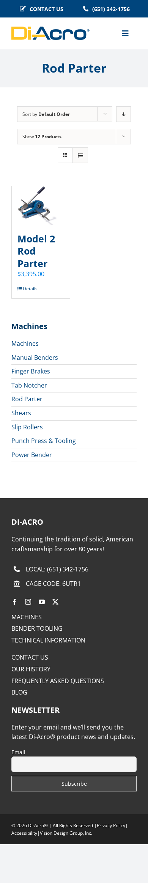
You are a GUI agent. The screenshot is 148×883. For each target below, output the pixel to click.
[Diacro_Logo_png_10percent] (50, 29)
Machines (25, 343)
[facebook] (14, 602)
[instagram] (28, 602)
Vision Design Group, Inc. (66, 833)
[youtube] (42, 602)
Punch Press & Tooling (43, 441)
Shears (21, 413)
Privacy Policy (111, 825)
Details (30, 288)
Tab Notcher (29, 385)
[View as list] (80, 155)
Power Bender (31, 455)
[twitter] (55, 602)
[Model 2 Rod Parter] (41, 205)
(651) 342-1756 (67, 569)
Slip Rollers (27, 427)
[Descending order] (123, 114)
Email (18, 752)
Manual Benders (34, 357)
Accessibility (24, 833)
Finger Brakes (30, 371)
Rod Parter (27, 399)
